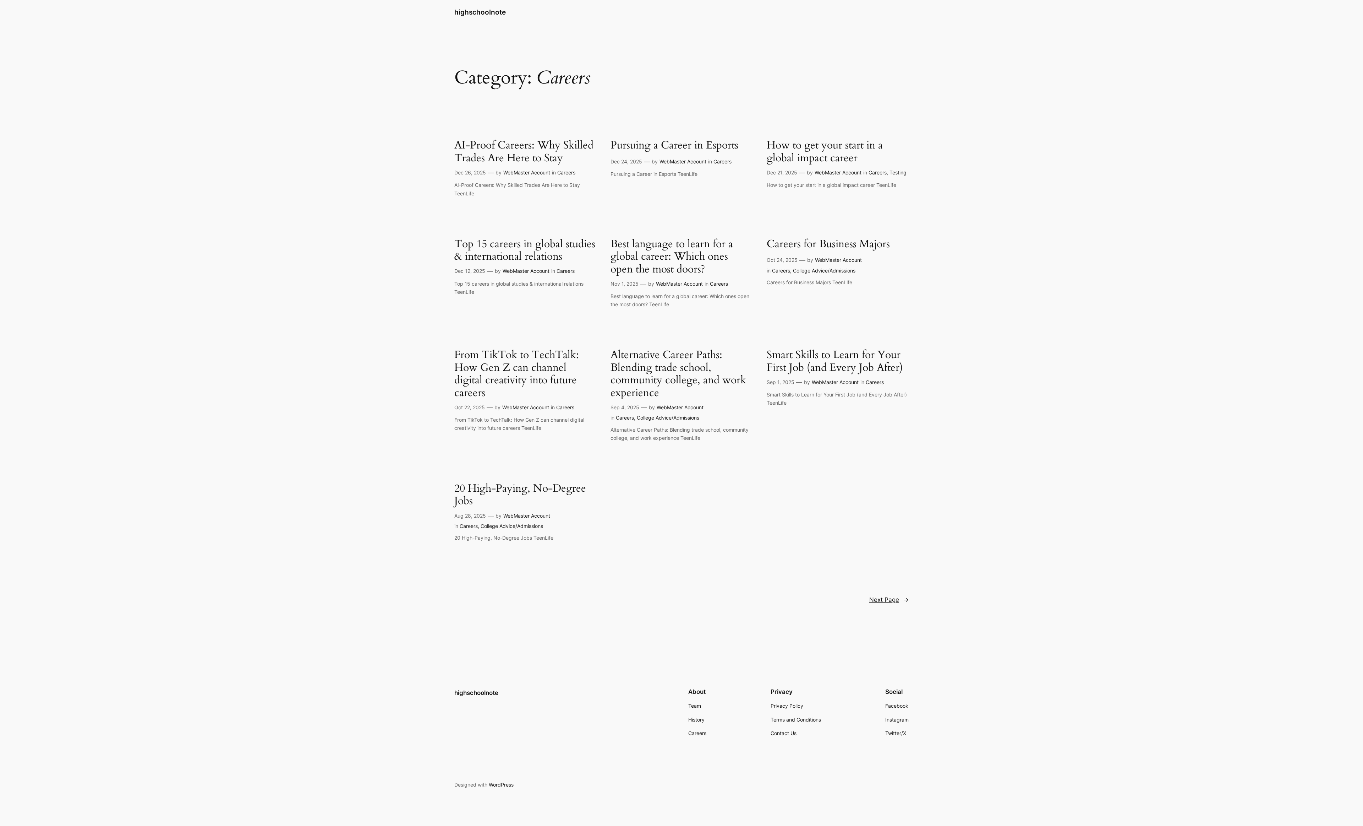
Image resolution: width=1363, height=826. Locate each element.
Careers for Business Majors (828, 244)
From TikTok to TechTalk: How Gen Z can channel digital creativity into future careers (516, 374)
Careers (566, 172)
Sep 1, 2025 (780, 382)
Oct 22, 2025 (469, 407)
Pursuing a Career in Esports (674, 145)
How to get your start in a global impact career (825, 151)
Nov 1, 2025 (625, 284)
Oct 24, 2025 (782, 260)
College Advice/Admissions (824, 271)
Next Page (889, 599)
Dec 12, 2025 (469, 271)
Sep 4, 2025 (625, 407)
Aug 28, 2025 (470, 516)
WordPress (501, 785)
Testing (898, 172)
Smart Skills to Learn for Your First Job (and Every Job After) (835, 361)
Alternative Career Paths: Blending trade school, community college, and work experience (678, 374)
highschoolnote (480, 12)
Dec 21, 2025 (782, 172)
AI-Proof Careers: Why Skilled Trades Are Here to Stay (523, 151)
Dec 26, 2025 (470, 172)
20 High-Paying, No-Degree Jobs (520, 495)
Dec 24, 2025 (626, 161)
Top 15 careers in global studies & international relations (524, 250)
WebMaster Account (526, 172)
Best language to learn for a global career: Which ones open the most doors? (672, 257)
